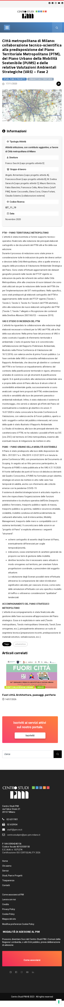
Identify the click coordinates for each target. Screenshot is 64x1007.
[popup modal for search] (57, 27)
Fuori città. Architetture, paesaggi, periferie (29, 695)
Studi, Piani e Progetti (14, 79)
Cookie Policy (8, 914)
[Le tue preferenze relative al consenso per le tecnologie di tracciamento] (59, 1002)
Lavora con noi (9, 899)
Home (5, 861)
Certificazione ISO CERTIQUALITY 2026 (21, 852)
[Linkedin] (62, 3)
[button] (32, 958)
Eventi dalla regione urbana (19, 687)
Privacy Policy (8, 909)
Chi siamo (6, 866)
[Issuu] (33, 972)
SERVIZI (40, 687)
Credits (5, 904)
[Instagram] (56, 3)
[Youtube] (59, 3)
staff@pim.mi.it (14, 829)
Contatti (6, 885)
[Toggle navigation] (7, 27)
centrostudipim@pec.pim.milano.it (23, 835)
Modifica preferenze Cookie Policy (18, 924)
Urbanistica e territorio (40, 79)
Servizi (5, 871)
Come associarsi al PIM (13, 894)
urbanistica (20, 644)
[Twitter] (50, 3)
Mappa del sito (9, 919)
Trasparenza (8, 880)
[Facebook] (53, 3)
